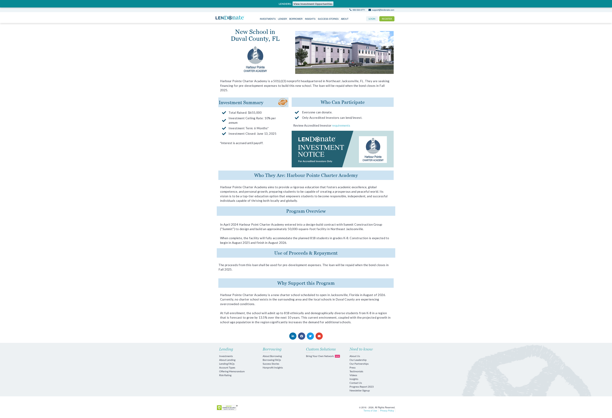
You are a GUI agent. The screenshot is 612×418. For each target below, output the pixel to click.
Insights (310, 18)
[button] (292, 336)
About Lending (227, 359)
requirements (341, 125)
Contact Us (356, 382)
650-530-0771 (358, 9)
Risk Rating (225, 375)
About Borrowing (272, 355)
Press (353, 367)
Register (387, 18)
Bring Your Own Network (322, 355)
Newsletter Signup (360, 390)
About (345, 18)
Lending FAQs (227, 363)
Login (372, 18)
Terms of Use (370, 410)
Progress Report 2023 (362, 386)
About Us (355, 355)
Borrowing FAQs (272, 359)
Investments (268, 18)
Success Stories (328, 18)
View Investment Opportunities (313, 3)
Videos (353, 375)
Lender (282, 18)
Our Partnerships (359, 363)
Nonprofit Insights (273, 367)
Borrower (295, 18)
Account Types (227, 367)
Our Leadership (358, 359)
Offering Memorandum (232, 371)
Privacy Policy (387, 410)
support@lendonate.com (383, 9)
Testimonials (356, 371)
